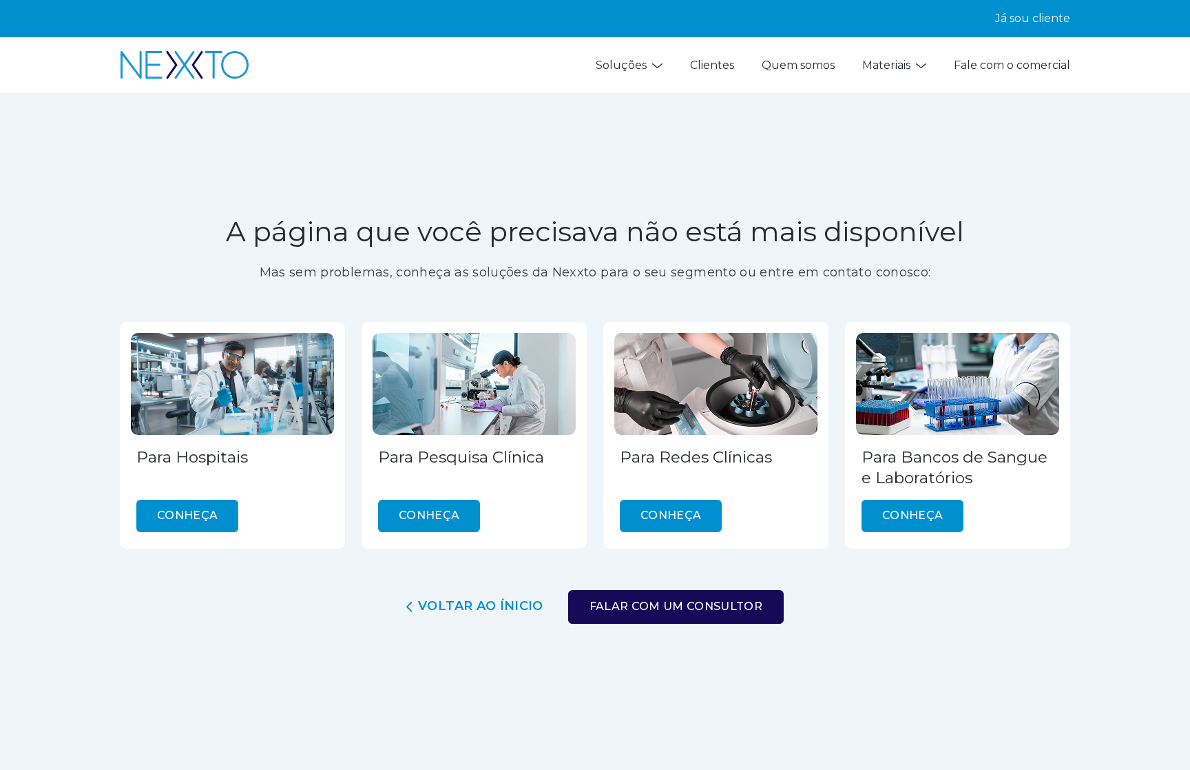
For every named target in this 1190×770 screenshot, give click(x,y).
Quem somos (798, 65)
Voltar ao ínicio (480, 606)
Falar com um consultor (675, 606)
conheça (187, 515)
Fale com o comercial (1012, 65)
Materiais (886, 65)
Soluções (621, 65)
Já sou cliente (1032, 18)
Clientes (712, 65)
